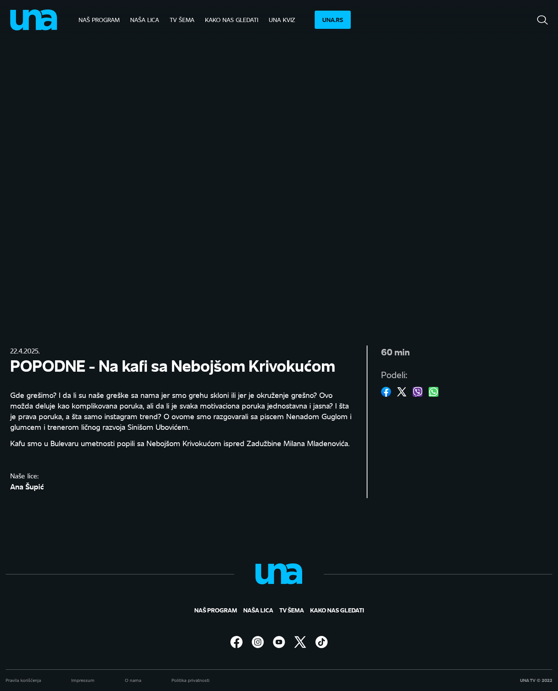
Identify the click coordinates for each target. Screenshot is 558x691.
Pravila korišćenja (23, 680)
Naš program (99, 20)
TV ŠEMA (182, 20)
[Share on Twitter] (402, 391)
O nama (133, 680)
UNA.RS (332, 20)
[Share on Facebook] (386, 392)
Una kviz (282, 20)
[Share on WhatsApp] (433, 392)
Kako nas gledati (231, 20)
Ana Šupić (27, 486)
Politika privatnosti (191, 680)
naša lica (144, 20)
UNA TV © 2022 (536, 680)
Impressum (83, 680)
